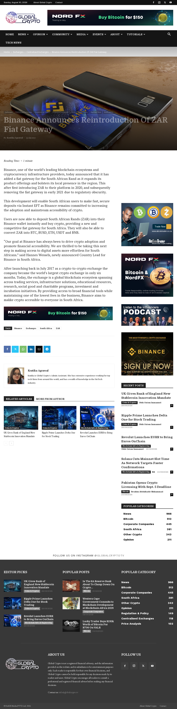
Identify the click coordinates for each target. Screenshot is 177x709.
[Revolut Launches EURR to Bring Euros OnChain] (97, 418)
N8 (153, 472)
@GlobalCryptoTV (109, 555)
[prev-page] (6, 443)
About (115, 34)
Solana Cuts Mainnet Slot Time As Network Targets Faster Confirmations (145, 463)
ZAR (58, 328)
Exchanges (18, 52)
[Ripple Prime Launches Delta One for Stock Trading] (59, 418)
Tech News (13, 42)
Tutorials (134, 34)
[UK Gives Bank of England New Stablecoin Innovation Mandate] (21, 418)
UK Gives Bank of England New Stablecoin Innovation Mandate (39, 584)
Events (98, 34)
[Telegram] (47, 349)
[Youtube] (170, 2)
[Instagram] (159, 2)
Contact (59, 2)
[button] (169, 34)
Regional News (96, 112)
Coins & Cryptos (12, 428)
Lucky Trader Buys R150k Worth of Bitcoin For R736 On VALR (98, 624)
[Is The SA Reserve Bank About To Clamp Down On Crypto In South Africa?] (71, 586)
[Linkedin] (31, 349)
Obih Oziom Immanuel (150, 403)
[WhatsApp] (23, 349)
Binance (18, 328)
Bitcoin (125, 492)
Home (10, 34)
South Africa (108, 112)
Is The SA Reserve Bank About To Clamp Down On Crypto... (98, 584)
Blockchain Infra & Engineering (94, 428)
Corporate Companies (60, 112)
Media (81, 34)
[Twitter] (164, 2)
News (22, 34)
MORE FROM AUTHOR (50, 399)
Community (60, 34)
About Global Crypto (42, 2)
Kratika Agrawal (15, 138)
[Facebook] (153, 2)
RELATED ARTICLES (19, 399)
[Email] (39, 349)
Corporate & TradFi (42, 112)
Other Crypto (83, 112)
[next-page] (11, 443)
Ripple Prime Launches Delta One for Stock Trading (38, 601)
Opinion (39, 34)
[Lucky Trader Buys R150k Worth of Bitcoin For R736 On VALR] (71, 626)
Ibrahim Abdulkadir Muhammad (147, 492)
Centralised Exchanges (38, 52)
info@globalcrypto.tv (68, 692)
